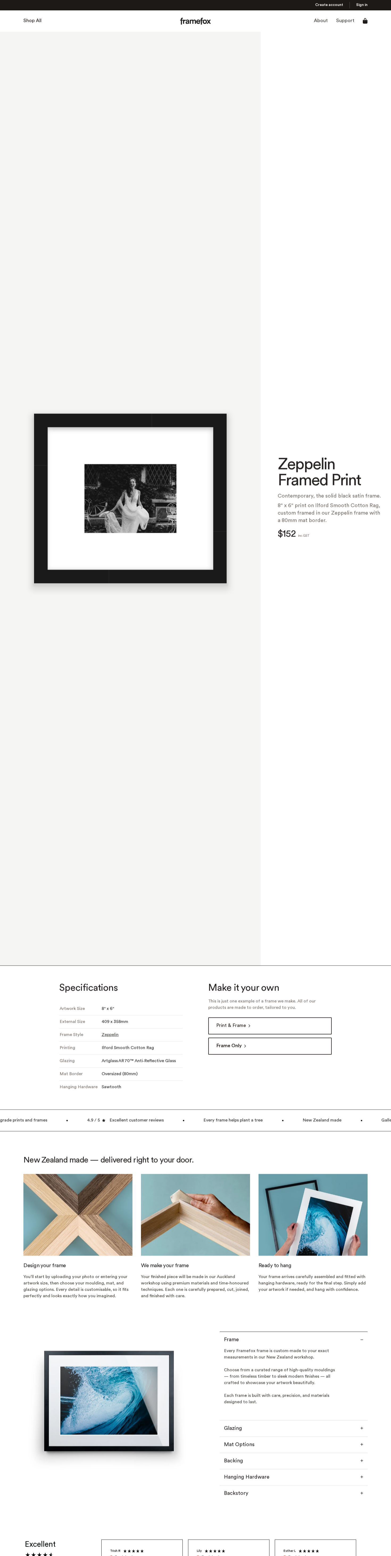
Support (345, 21)
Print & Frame (231, 1025)
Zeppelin (110, 1035)
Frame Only (229, 1046)
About (321, 21)
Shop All (32, 21)
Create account (329, 5)
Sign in (362, 5)
